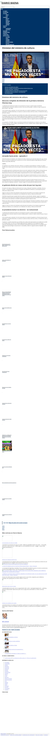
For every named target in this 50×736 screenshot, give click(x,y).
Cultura (5, 13)
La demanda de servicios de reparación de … (14, 649)
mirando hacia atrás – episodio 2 (12, 89)
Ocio (7, 16)
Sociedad (8, 37)
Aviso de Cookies (39, 734)
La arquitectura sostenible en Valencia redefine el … (15, 653)
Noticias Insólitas (10, 44)
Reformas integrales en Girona (11, 637)
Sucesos (7, 43)
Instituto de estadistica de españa (9, 603)
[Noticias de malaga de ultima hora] (25, 553)
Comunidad (8, 28)
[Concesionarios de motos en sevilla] (25, 538)
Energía (7, 22)
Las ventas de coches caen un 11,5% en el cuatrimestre (24, 658)
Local (4, 27)
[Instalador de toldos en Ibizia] (7, 644)
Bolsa (7, 19)
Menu (2, 8)
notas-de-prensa (8, 679)
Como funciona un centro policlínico (12, 641)
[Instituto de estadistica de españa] (25, 596)
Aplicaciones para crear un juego (9, 586)
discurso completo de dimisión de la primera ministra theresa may (19, 88)
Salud (7, 38)
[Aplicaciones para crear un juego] (25, 582)
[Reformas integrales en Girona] (7, 635)
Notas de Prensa (9, 42)
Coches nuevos (8, 658)
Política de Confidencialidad (15, 734)
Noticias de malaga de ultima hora (9, 559)
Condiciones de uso (5, 734)
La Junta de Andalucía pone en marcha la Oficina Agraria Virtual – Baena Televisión (19, 566)
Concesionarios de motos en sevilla (9, 542)
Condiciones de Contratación (28, 734)
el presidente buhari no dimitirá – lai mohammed (15, 92)
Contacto (46, 734)
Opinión (7, 40)
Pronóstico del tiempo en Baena (11, 629)
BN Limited (5, 621)
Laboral (7, 24)
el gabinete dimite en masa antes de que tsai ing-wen (16, 90)
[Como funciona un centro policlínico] (7, 640)
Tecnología (5, 34)
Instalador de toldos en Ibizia (11, 645)
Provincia (8, 29)
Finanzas (8, 23)
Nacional (5, 30)
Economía (5, 17)
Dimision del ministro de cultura (11, 87)
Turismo (7, 39)
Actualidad (5, 12)
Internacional (6, 32)
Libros (7, 14)
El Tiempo (5, 11)
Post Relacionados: (9, 93)
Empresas (8, 21)
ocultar (9, 85)
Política (5, 25)
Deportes (5, 33)
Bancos (7, 18)
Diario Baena (3, 733)
